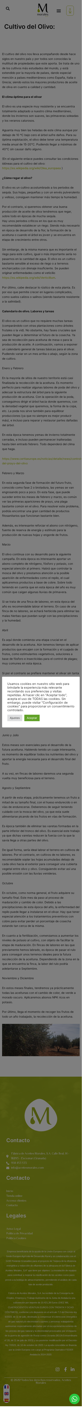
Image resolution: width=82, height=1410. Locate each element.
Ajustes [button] (15, 717)
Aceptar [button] (32, 717)
